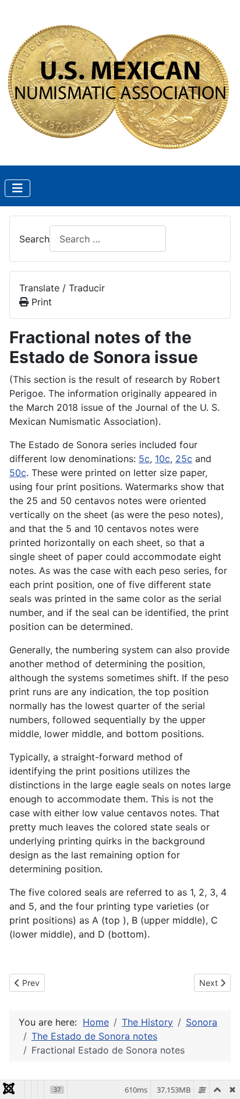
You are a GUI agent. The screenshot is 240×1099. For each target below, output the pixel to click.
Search (34, 239)
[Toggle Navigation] (17, 188)
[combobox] (108, 239)
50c (17, 472)
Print (40, 302)
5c (144, 458)
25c (183, 458)
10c (162, 458)
